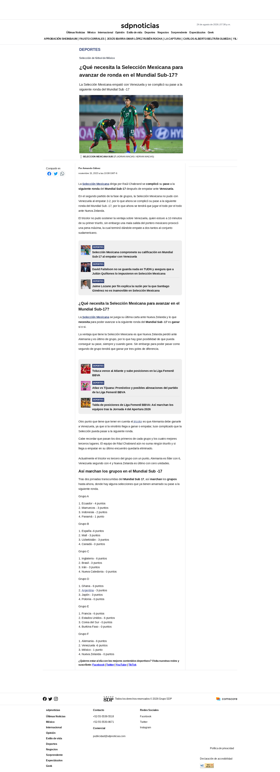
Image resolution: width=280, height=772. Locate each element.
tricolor (137, 421)
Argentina (88, 590)
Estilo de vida (134, 32)
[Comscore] (226, 698)
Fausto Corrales (92, 38)
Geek (211, 32)
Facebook (98, 664)
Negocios (163, 32)
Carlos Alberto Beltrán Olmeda (207, 38)
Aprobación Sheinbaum (60, 38)
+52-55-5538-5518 (103, 716)
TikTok (132, 664)
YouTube (121, 664)
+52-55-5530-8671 (103, 722)
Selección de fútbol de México (97, 58)
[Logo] (140, 26)
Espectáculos (197, 32)
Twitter (110, 664)
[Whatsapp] (62, 173)
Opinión (119, 32)
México (91, 32)
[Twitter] (55, 173)
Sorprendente (179, 32)
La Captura (172, 38)
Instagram (145, 727)
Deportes (150, 32)
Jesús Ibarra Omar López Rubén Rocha (134, 38)
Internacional (105, 32)
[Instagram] (56, 699)
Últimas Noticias (75, 32)
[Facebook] (49, 173)
